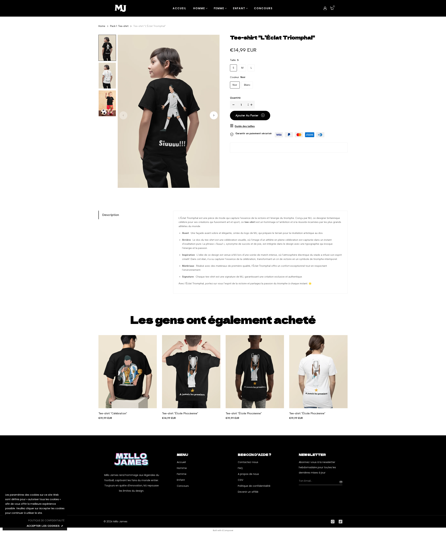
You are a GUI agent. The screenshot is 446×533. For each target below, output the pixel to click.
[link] (46, 520)
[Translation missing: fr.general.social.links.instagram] (332, 521)
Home (101, 26)
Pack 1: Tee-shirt (119, 26)
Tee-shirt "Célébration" (112, 413)
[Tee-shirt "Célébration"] (127, 371)
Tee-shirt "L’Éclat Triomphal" (149, 26)
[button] (214, 115)
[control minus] (233, 105)
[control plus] (252, 105)
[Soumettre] (341, 482)
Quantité (235, 97)
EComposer (227, 530)
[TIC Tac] (340, 521)
